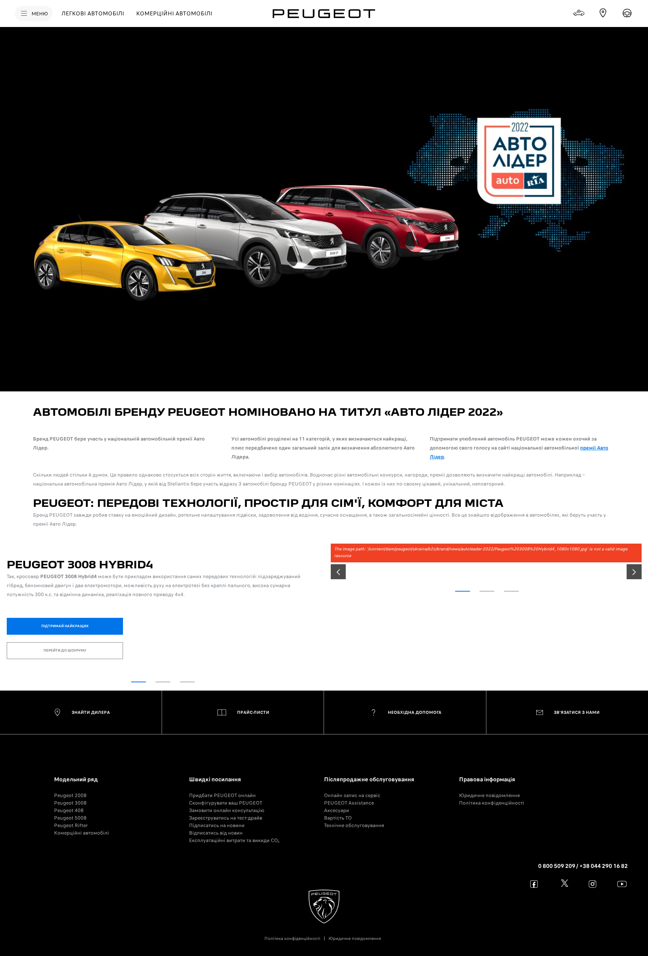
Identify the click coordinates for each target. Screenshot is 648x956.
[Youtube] (622, 884)
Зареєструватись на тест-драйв (225, 817)
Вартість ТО (338, 817)
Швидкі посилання (215, 779)
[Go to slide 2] (487, 591)
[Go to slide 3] (511, 591)
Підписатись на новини (216, 825)
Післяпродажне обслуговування (369, 779)
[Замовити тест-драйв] (627, 13)
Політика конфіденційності (491, 802)
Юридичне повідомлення (489, 795)
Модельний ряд (76, 779)
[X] (563, 884)
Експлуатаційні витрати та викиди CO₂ (234, 840)
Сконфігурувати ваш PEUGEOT (225, 802)
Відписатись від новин (216, 832)
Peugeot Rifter (71, 825)
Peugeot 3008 (70, 802)
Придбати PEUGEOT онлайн (222, 795)
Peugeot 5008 (70, 817)
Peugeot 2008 (70, 795)
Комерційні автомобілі (81, 832)
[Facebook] (534, 884)
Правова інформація (487, 779)
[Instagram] (592, 884)
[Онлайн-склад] (579, 13)
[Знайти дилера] (603, 13)
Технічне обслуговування (354, 825)
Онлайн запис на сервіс (352, 795)
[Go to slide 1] (462, 591)
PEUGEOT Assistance (349, 802)
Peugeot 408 (69, 810)
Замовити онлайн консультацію (226, 810)
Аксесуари (336, 810)
